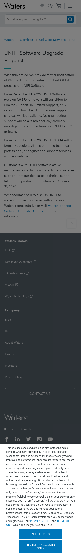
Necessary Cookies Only (40, 546)
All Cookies (40, 534)
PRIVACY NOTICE (41, 521)
